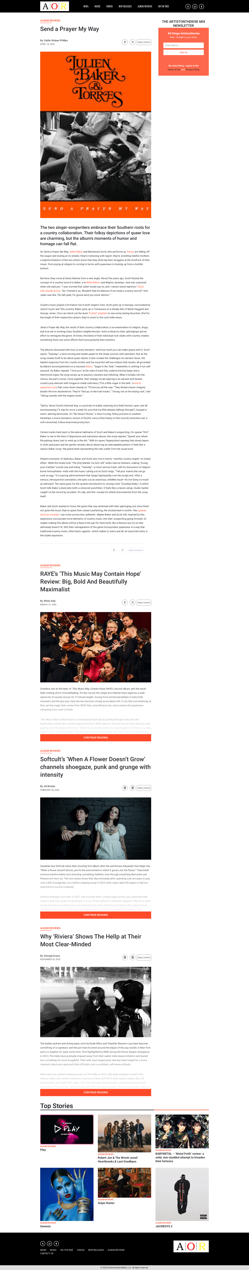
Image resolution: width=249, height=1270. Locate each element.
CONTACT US (46, 1253)
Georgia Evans (52, 956)
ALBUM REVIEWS (145, 6)
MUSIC (97, 6)
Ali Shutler (49, 786)
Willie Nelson (93, 282)
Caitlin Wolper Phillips (56, 40)
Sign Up (183, 52)
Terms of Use (174, 69)
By (41, 40)
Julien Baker (76, 252)
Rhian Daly (49, 601)
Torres (130, 252)
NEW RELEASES (125, 6)
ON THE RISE (163, 6)
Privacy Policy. (193, 69)
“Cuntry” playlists (97, 313)
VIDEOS (109, 6)
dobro (89, 366)
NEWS (85, 6)
